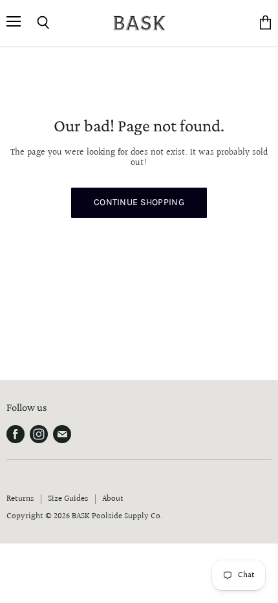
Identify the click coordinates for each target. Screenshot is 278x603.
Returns (20, 498)
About (112, 498)
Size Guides (68, 498)
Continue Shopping (139, 202)
